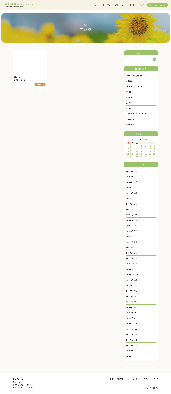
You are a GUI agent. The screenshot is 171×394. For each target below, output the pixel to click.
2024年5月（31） (132, 302)
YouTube (129, 103)
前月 (135, 139)
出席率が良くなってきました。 (137, 114)
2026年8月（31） (132, 171)
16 (141, 151)
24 (146, 153)
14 (132, 151)
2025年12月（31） (132, 215)
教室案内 (132, 5)
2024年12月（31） (132, 264)
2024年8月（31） (132, 285)
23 (141, 153)
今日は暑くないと (132, 97)
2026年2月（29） (132, 204)
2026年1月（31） (132, 209)
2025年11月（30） (132, 220)
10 (145, 148)
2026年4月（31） (132, 193)
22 (137, 153)
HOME (96, 5)
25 (150, 153)
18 (150, 151)
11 (150, 148)
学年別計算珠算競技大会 (134, 75)
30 (141, 156)
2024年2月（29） (132, 318)
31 (145, 156)
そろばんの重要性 (119, 5)
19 (154, 151)
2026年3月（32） (132, 198)
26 (154, 153)
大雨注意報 (130, 124)
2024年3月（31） (132, 312)
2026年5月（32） (132, 187)
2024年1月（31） (132, 323)
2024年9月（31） (132, 280)
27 (128, 156)
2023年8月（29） (132, 351)
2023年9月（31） (132, 345)
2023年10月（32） (132, 340)
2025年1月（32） (132, 258)
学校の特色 (105, 5)
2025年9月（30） (132, 231)
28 (132, 156)
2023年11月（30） (132, 334)
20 (128, 153)
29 (137, 156)
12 (154, 148)
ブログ (141, 5)
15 (137, 151)
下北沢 (128, 92)
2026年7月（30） (132, 176)
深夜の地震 (130, 119)
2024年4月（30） (132, 307)
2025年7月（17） (132, 242)
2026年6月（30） (132, 182)
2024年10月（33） (132, 274)
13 (128, 151)
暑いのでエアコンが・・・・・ (137, 108)
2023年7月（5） (131, 356)
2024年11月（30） (132, 269)
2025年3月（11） (132, 247)
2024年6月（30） (132, 296)
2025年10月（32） (132, 225)
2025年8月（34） (132, 236)
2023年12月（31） (132, 329)
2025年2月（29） (132, 253)
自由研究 (129, 81)
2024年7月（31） (132, 291)
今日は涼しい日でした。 (134, 86)
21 (132, 153)
